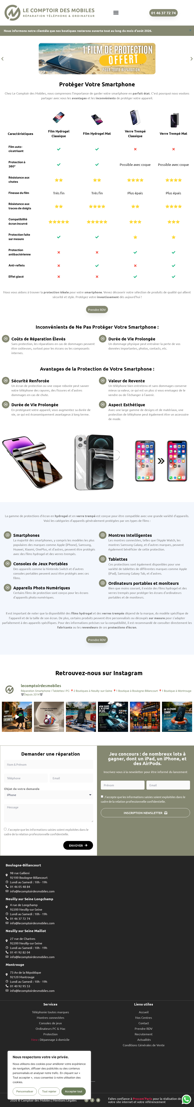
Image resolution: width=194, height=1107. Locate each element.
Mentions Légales (65, 1100)
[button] (116, 13)
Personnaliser (24, 1091)
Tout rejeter (49, 1091)
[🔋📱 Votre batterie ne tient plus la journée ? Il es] (17, 717)
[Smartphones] (7, 535)
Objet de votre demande (21, 788)
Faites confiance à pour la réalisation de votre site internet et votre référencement (144, 1100)
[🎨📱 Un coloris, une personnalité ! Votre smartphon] (49, 717)
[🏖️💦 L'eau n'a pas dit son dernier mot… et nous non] (81, 717)
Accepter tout (73, 1091)
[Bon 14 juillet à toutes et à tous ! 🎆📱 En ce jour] (145, 717)
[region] (49, 1075)
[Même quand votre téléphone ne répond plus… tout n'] (113, 717)
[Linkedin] (98, 1100)
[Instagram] (86, 1100)
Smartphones (26, 535)
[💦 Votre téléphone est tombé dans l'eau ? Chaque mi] (177, 717)
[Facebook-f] (92, 1100)
